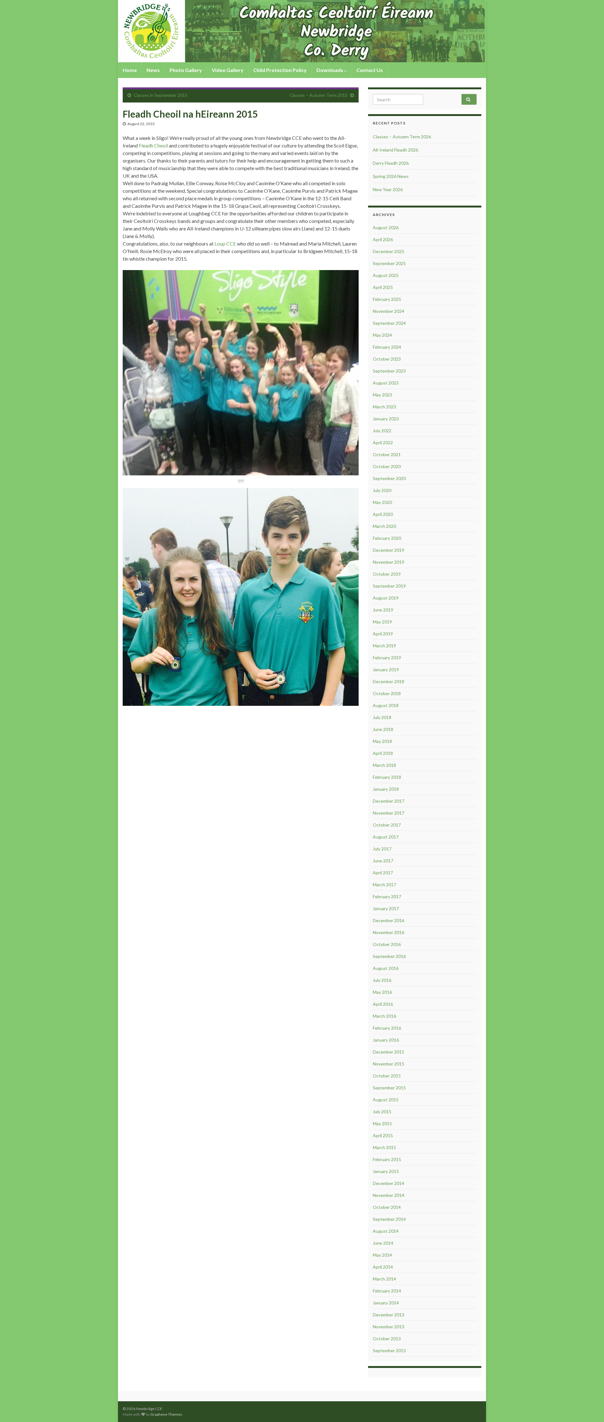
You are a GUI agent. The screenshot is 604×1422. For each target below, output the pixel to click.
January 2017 (386, 908)
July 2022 (382, 430)
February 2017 (387, 896)
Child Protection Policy (280, 70)
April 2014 (383, 1267)
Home (130, 70)
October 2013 (387, 1338)
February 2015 (387, 1159)
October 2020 (387, 466)
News (153, 70)
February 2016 (387, 1028)
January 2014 (386, 1302)
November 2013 (388, 1326)
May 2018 (382, 741)
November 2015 (388, 1063)
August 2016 (386, 968)
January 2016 (386, 1040)
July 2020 (382, 490)
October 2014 (387, 1207)
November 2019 (388, 562)
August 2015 (386, 1099)
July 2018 (382, 717)
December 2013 (388, 1314)
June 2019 (383, 609)
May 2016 (382, 992)
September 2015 (389, 1087)
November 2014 (388, 1195)
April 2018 (383, 753)
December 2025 (388, 251)
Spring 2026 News (391, 176)
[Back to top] (590, 1408)
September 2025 (389, 263)
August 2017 (386, 836)
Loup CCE (225, 243)
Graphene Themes (166, 1414)
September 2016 (389, 956)
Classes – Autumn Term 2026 (402, 136)
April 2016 (383, 1004)
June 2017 (383, 860)
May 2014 (382, 1255)
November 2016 (388, 932)
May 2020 (382, 502)
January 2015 (386, 1171)
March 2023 (384, 406)
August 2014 (386, 1231)
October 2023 (387, 359)
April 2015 (383, 1135)
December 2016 (388, 920)
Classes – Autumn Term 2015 (318, 95)
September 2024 (389, 323)
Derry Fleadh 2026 (391, 163)
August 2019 (386, 597)
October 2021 (387, 454)
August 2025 (386, 275)
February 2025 (387, 299)
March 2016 (384, 1016)
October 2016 (387, 944)
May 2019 (382, 621)
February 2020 (387, 538)
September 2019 (389, 586)
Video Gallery (227, 70)
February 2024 (387, 347)
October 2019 (387, 574)
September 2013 (389, 1350)
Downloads (330, 70)
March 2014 (384, 1278)
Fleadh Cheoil (153, 145)
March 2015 (384, 1147)
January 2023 (386, 418)
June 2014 (383, 1243)
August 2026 (386, 227)
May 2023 (382, 394)
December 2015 (388, 1051)
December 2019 (388, 550)
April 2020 (383, 514)
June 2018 (383, 729)
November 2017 (388, 813)
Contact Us (369, 70)
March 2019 (384, 645)
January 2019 (386, 669)
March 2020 (384, 526)
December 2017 (388, 801)
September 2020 (389, 478)
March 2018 (384, 765)
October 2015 (387, 1075)
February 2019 (387, 657)
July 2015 (382, 1111)
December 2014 (388, 1183)
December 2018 (388, 681)
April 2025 (383, 287)
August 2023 (386, 382)
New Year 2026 (388, 189)
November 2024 (388, 311)
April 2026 (383, 239)
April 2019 (383, 633)
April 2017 (383, 872)
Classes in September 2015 (160, 95)
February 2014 (387, 1290)
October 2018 (387, 693)
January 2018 (386, 789)
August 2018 (386, 705)
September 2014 (389, 1219)
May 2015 (382, 1123)
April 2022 (383, 442)
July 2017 (382, 848)
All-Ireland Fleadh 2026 (395, 149)
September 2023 (389, 370)
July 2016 (382, 980)
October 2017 (387, 824)
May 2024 (382, 335)
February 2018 (387, 777)
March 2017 (384, 884)
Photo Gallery (186, 70)
